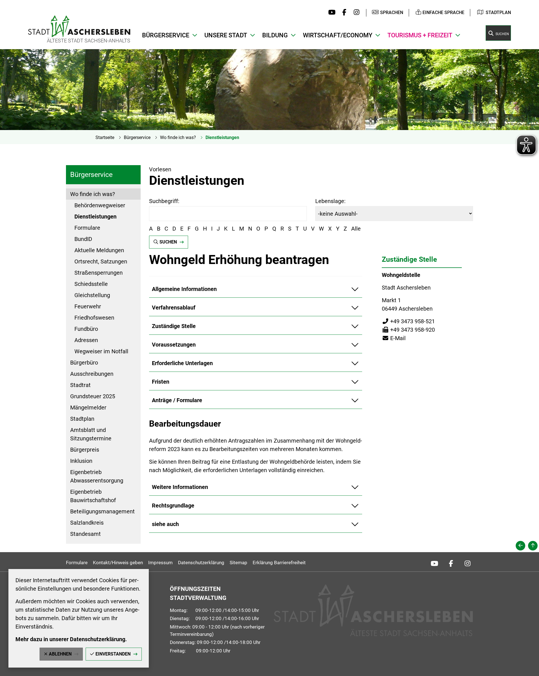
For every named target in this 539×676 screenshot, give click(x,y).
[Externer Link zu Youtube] (330, 12)
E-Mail (394, 338)
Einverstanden (113, 654)
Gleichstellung (92, 295)
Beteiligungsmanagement (102, 511)
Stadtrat (80, 385)
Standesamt (85, 534)
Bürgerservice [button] (165, 35)
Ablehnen (60, 654)
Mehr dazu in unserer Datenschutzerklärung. (71, 639)
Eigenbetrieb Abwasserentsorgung (96, 476)
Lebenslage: (330, 201)
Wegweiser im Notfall (101, 351)
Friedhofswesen (94, 317)
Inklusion (81, 461)
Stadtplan (498, 12)
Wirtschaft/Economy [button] (337, 35)
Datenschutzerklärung (201, 562)
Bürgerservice (137, 137)
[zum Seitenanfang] (533, 545)
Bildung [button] (275, 35)
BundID (83, 239)
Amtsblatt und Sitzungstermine (90, 434)
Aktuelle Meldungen (99, 250)
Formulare (87, 227)
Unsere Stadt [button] (225, 35)
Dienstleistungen (222, 137)
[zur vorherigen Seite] (520, 545)
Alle (356, 228)
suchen (168, 242)
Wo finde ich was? (178, 137)
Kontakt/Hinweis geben (118, 562)
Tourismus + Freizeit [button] (419, 35)
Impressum (160, 562)
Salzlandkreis (87, 522)
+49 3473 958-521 (408, 321)
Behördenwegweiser (99, 205)
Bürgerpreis (84, 449)
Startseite (104, 137)
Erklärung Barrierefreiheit (279, 562)
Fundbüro (86, 329)
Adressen (86, 340)
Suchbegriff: (164, 201)
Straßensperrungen (98, 272)
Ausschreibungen (91, 373)
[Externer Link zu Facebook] (342, 12)
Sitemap (238, 562)
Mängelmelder (88, 407)
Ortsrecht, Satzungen (100, 261)
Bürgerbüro (84, 362)
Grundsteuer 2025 (92, 396)
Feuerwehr (87, 306)
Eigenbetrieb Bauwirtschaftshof (93, 496)
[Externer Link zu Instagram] (355, 12)
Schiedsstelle (91, 284)
